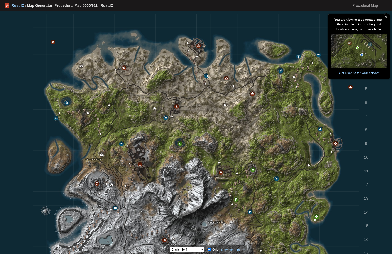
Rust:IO (17, 6)
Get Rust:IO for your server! (359, 73)
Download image (233, 249)
